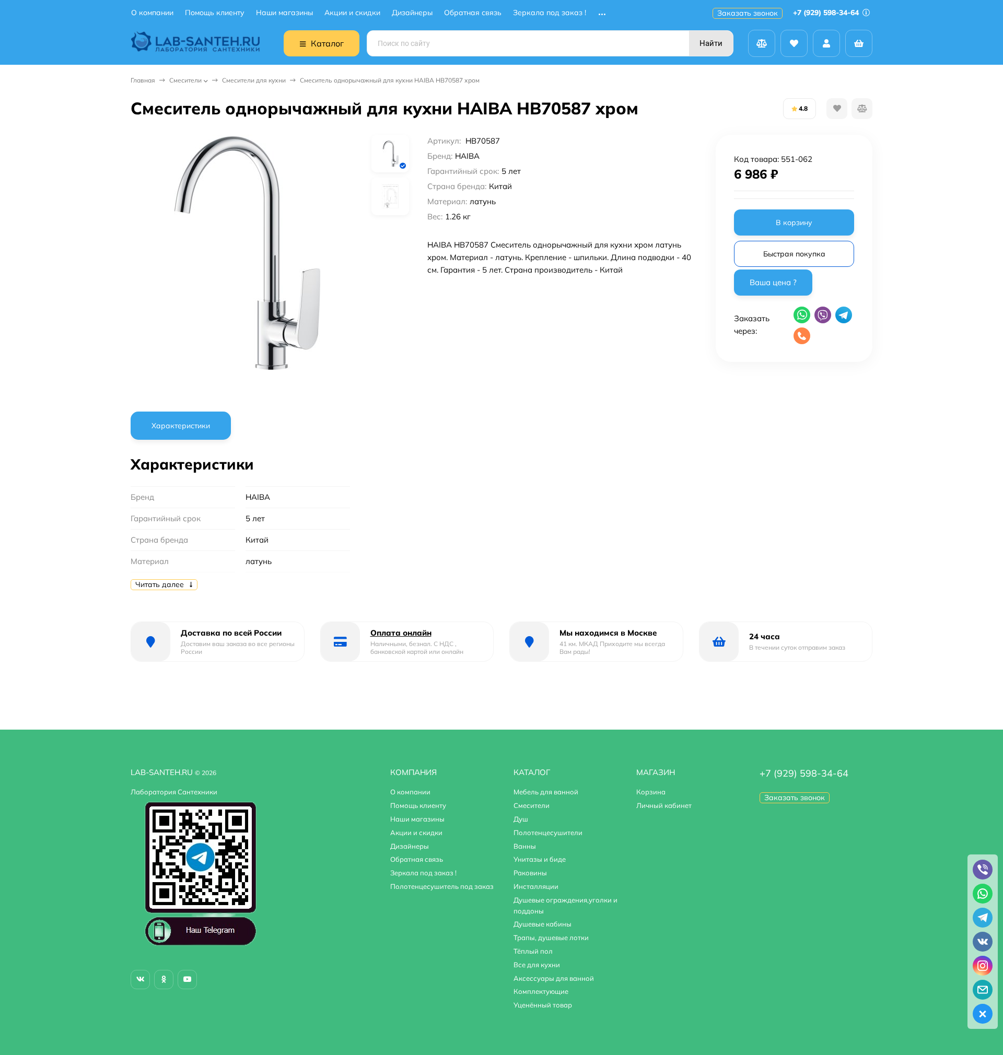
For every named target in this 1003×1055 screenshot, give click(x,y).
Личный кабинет (664, 805)
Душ (521, 819)
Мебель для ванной (546, 792)
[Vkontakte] (140, 979)
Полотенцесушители (548, 832)
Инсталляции (536, 886)
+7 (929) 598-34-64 (827, 12)
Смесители (185, 80)
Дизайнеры (412, 12)
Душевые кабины (543, 924)
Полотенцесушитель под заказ (442, 886)
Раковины (530, 873)
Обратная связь (472, 12)
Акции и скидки (352, 12)
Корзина (651, 792)
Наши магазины (284, 12)
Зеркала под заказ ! (549, 12)
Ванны (525, 846)
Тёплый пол (533, 951)
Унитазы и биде (540, 859)
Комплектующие (541, 991)
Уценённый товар (543, 1005)
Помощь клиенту (214, 12)
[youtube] (187, 979)
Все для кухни (537, 964)
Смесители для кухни (254, 80)
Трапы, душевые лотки (551, 937)
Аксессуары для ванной (554, 978)
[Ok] (163, 979)
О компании (152, 12)
